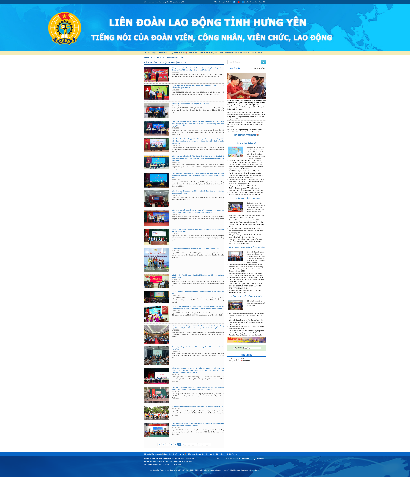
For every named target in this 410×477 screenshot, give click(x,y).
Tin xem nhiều (257, 68)
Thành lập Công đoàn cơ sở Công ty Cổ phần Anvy (190, 103)
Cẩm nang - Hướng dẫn (198, 53)
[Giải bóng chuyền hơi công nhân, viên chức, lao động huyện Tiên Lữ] (156, 413)
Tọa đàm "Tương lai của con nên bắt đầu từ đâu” (245, 335)
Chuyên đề (163, 53)
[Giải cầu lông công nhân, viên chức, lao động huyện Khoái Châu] (156, 260)
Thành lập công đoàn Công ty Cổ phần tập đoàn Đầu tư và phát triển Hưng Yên (198, 348)
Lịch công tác (210, 454)
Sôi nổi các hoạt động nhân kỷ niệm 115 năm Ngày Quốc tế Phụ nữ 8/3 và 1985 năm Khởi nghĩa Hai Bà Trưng (246, 316)
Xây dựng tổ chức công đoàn (247, 247)
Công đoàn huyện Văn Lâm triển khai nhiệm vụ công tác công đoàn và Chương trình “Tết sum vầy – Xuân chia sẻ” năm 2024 (198, 69)
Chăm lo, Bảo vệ (246, 143)
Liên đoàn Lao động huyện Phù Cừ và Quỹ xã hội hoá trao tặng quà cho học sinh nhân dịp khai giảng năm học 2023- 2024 (198, 388)
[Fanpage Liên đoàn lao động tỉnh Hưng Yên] (235, 2)
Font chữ (262, 2)
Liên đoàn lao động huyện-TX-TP (169, 57)
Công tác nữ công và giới (246, 296)
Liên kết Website (251, 2)
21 (200, 444)
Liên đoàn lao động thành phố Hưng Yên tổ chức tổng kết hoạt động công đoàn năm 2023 (198, 192)
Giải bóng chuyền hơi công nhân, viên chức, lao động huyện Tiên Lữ (197, 406)
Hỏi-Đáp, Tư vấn (257, 53)
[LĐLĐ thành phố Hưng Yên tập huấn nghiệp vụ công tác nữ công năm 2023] (156, 297)
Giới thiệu (152, 53)
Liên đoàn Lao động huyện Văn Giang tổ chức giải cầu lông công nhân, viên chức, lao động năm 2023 (198, 424)
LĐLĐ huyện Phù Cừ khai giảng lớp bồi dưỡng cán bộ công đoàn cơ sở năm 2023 (198, 276)
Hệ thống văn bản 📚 (179, 53)
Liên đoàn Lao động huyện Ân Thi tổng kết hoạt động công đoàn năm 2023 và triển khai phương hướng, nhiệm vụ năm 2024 (198, 211)
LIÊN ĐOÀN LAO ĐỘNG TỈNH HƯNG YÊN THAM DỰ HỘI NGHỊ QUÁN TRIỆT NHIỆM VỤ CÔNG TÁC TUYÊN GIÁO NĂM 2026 (246, 241)
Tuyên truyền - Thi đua (246, 198)
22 (204, 444)
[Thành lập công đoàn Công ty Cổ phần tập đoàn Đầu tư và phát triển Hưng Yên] (156, 355)
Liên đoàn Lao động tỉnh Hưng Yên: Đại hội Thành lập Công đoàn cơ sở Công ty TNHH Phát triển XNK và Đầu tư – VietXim (246, 280)
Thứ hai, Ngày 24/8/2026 (222, 2)
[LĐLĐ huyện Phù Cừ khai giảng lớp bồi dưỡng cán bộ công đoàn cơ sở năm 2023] (156, 281)
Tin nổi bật (234, 68)
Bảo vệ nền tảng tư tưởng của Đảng (223, 53)
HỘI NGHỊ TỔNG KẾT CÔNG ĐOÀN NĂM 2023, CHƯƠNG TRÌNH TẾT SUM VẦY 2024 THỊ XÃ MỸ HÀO (198, 87)
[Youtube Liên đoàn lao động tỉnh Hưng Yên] (239, 2)
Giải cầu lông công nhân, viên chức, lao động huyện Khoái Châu (195, 248)
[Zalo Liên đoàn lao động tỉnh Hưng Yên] (243, 2)
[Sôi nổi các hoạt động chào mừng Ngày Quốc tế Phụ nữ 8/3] (237, 305)
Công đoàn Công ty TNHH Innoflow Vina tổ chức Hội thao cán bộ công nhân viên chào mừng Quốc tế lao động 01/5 (245, 124)
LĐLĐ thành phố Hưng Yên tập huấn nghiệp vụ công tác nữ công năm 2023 (198, 292)
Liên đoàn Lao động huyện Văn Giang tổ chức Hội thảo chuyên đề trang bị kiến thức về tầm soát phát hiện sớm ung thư (246, 322)
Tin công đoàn (157, 454)
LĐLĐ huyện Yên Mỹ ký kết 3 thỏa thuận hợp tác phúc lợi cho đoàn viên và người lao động (198, 230)
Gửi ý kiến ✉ (244, 53)
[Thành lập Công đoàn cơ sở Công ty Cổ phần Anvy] (156, 110)
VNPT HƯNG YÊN (209, 474)
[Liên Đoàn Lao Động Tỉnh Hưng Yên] (205, 27)
